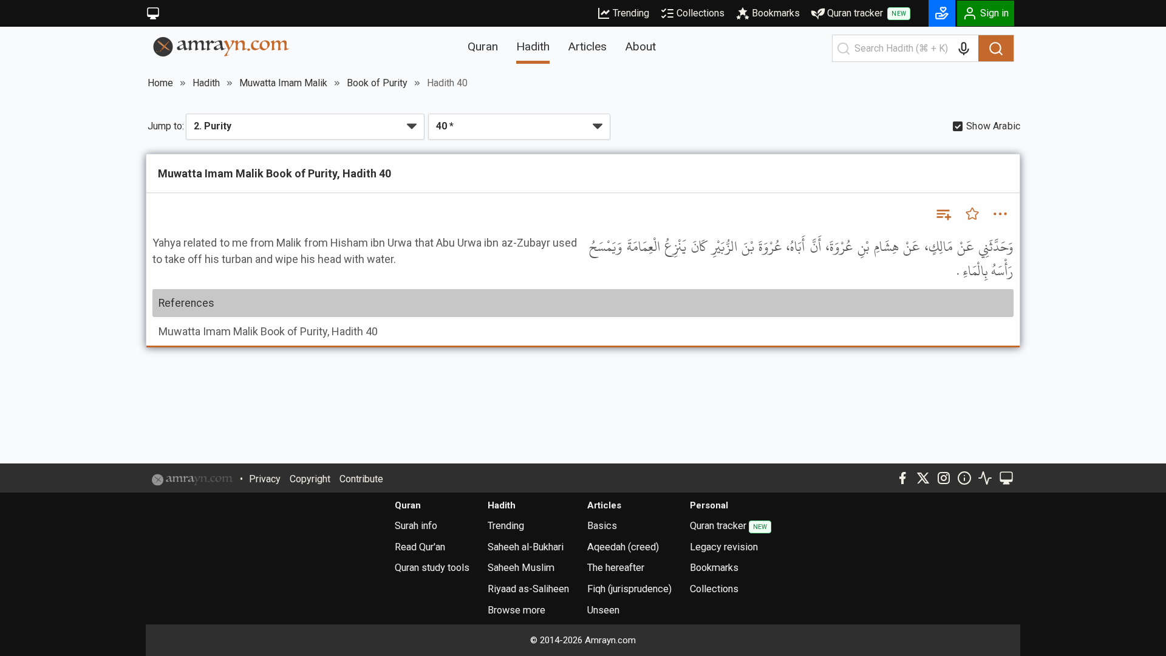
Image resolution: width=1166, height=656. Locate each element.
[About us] (964, 478)
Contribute (361, 479)
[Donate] (942, 13)
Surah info (416, 525)
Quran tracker (866, 13)
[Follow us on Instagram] (943, 478)
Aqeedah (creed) (623, 547)
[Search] (996, 48)
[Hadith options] (1000, 214)
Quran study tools (432, 567)
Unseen (603, 610)
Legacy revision (724, 547)
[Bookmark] (972, 214)
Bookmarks (776, 13)
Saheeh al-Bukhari (526, 547)
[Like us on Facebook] (902, 478)
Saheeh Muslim (521, 567)
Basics (602, 525)
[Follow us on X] (923, 478)
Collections (700, 13)
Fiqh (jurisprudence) (629, 589)
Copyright (310, 479)
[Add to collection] (943, 213)
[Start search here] (843, 48)
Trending (631, 13)
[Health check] (985, 478)
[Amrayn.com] (221, 46)
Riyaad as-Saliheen (528, 589)
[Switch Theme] (153, 13)
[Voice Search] (964, 48)
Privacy (265, 479)
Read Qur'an (420, 547)
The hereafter (615, 567)
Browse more (516, 610)
